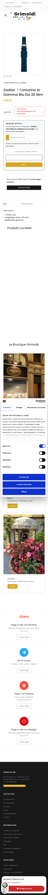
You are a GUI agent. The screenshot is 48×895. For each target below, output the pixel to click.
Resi (4, 845)
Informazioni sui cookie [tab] (36, 407)
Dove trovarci (37, 3)
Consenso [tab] (7, 407)
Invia (24, 165)
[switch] (42, 453)
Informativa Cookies (11, 838)
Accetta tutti (24, 477)
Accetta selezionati (24, 484)
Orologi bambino (9, 814)
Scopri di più (24, 637)
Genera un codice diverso (26, 151)
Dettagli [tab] (19, 407)
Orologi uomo (8, 799)
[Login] (24, 19)
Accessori (7, 806)
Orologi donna (8, 803)
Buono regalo (8, 852)
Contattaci (7, 869)
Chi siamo (25, 3)
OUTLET (6, 817)
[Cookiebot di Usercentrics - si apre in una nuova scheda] (35, 401)
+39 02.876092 (16, 872)
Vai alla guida (24, 188)
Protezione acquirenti (11, 848)
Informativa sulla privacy (13, 834)
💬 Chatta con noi (24, 889)
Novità (5, 810)
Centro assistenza (10, 865)
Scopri (12, 506)
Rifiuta (24, 492)
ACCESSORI (7, 76)
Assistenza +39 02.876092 (14, 786)
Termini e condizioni (11, 830)
